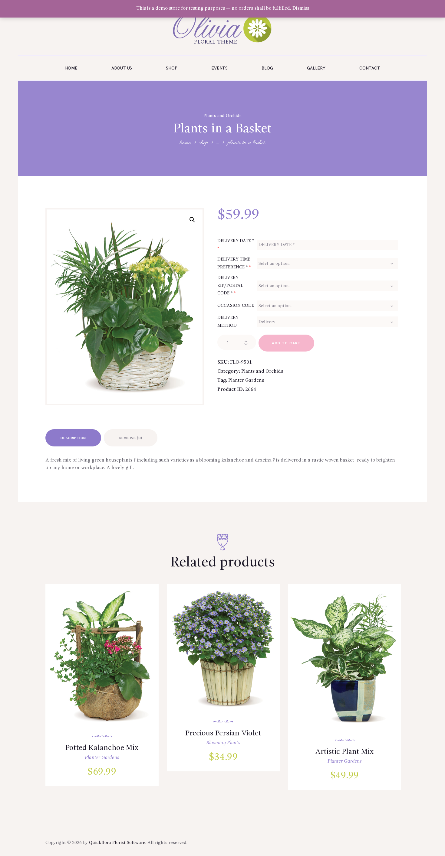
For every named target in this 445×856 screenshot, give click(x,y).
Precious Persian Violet (223, 733)
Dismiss (300, 8)
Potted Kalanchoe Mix (102, 748)
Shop (203, 143)
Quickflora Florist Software (117, 843)
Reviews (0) (130, 438)
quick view (105, 663)
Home (185, 143)
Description (73, 438)
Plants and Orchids (222, 116)
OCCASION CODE (235, 305)
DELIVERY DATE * (235, 245)
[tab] (73, 437)
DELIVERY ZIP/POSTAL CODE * (230, 285)
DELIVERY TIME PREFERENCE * (234, 263)
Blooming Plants (223, 743)
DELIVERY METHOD (228, 322)
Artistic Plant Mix (344, 752)
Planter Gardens (246, 380)
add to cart (286, 343)
